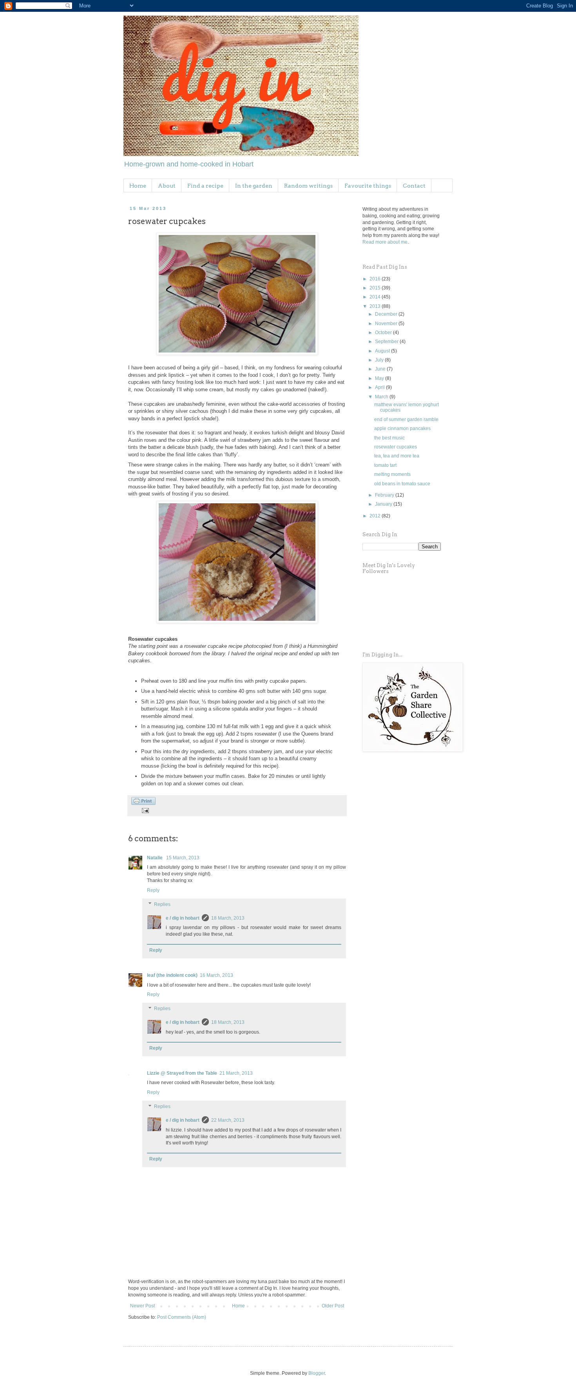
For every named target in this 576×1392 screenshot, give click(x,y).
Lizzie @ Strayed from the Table (182, 1073)
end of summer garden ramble (406, 419)
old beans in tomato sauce (402, 483)
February (385, 495)
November (386, 323)
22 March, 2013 (228, 1120)
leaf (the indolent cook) (172, 975)
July (380, 360)
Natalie (155, 858)
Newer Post (142, 1306)
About (167, 186)
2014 (376, 297)
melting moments (392, 474)
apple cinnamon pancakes (402, 428)
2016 (376, 279)
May (380, 378)
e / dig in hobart (182, 918)
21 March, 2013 (236, 1073)
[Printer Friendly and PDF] (143, 803)
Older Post (333, 1306)
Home (137, 186)
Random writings (308, 186)
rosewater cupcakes (395, 447)
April (380, 387)
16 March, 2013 (216, 975)
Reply (153, 890)
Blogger (316, 1373)
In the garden (253, 186)
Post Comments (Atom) (181, 1317)
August (383, 351)
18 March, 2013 (228, 918)
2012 (376, 516)
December (386, 314)
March (382, 397)
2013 (376, 306)
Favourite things (367, 186)
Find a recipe (205, 186)
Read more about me (385, 242)
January (384, 504)
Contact (414, 186)
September (387, 341)
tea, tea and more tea (396, 456)
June (381, 369)
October (384, 332)
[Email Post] (145, 810)
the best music (389, 438)
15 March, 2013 (182, 858)
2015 (376, 288)
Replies (162, 904)
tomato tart (385, 465)
